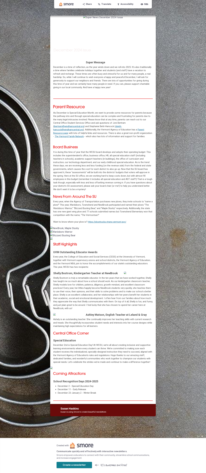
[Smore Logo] (66, 4)
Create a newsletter (74, 465)
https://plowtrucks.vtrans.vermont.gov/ (107, 221)
